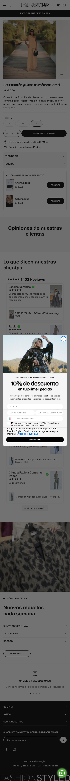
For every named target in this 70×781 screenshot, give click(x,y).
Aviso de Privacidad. (28, 434)
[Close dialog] (63, 338)
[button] (35, 440)
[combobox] (11, 418)
